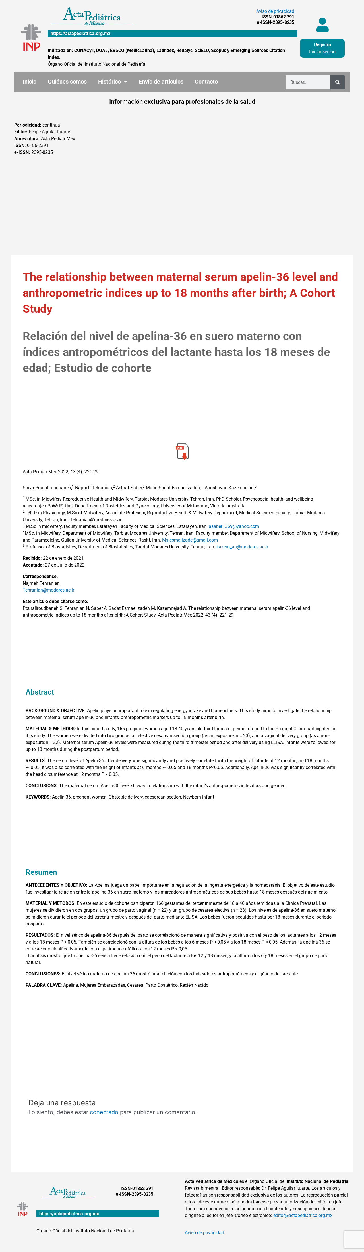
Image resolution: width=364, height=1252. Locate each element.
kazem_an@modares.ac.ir (242, 547)
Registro (322, 44)
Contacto (206, 81)
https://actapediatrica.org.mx (80, 33)
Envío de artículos (161, 81)
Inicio (29, 81)
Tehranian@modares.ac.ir (48, 590)
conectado (104, 1112)
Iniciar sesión (322, 51)
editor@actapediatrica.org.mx (302, 1215)
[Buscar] (337, 82)
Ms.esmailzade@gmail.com (190, 540)
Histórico (109, 81)
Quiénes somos (67, 81)
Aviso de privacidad (275, 11)
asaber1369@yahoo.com (234, 526)
